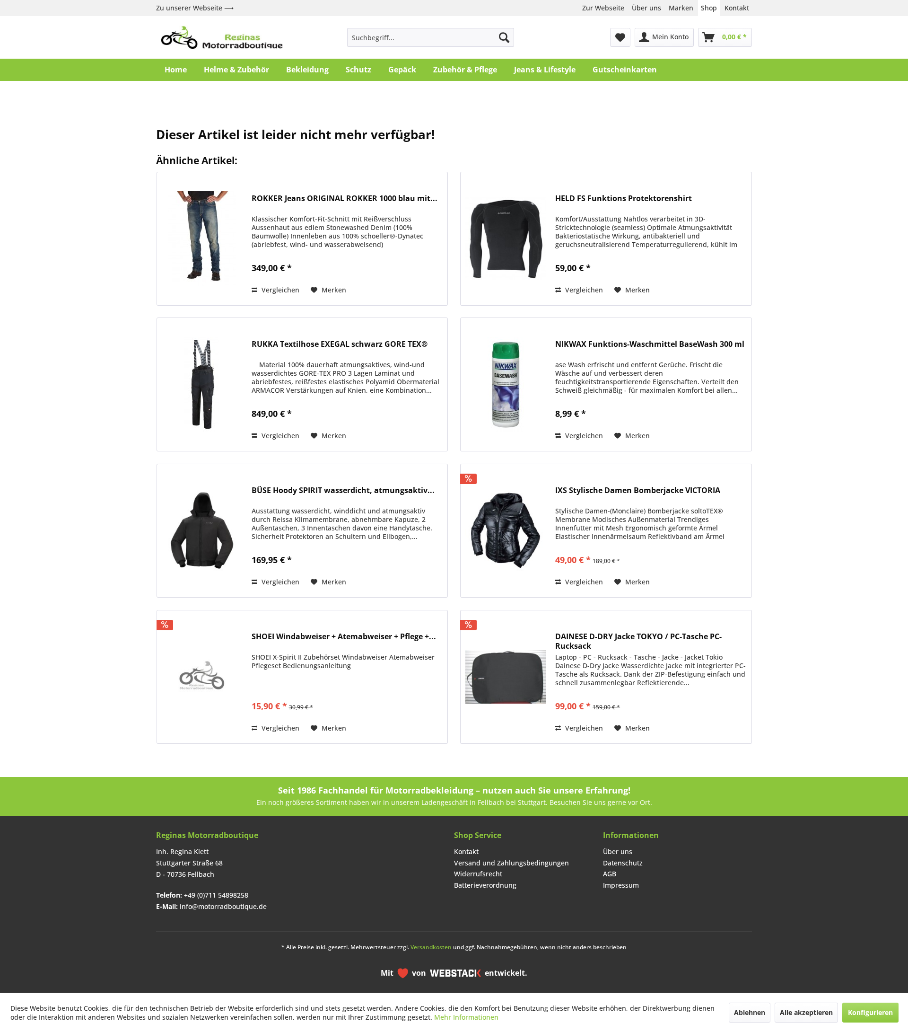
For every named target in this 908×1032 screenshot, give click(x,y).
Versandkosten (431, 947)
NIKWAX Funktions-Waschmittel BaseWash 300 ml (649, 344)
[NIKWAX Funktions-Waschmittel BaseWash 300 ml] (505, 384)
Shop (709, 7)
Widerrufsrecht (478, 873)
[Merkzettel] (620, 37)
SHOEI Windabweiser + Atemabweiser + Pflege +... (344, 637)
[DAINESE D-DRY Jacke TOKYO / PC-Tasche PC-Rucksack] (505, 677)
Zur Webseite (603, 7)
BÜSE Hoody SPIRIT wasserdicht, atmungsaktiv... (343, 490)
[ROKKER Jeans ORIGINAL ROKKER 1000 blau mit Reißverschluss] (202, 239)
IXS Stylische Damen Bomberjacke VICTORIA (637, 490)
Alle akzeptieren (806, 1012)
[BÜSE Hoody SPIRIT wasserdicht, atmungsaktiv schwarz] (202, 531)
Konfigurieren (870, 1012)
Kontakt (737, 7)
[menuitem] (430, 37)
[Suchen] (504, 37)
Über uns (646, 7)
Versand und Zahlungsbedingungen (511, 862)
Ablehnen (749, 1012)
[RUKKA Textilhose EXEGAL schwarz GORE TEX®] (202, 384)
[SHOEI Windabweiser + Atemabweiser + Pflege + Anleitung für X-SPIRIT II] (202, 677)
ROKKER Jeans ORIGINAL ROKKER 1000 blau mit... (344, 198)
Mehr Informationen (466, 1017)
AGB (609, 873)
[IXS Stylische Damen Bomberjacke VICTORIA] (505, 531)
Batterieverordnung (485, 885)
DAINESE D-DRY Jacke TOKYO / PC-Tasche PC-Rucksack (638, 641)
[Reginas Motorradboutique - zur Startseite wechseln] (222, 37)
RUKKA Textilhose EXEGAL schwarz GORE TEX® (340, 344)
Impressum (621, 885)
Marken (681, 7)
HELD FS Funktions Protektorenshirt (623, 198)
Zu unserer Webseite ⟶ (195, 7)
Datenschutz (623, 862)
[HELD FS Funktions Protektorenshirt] (505, 239)
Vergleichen (279, 289)
